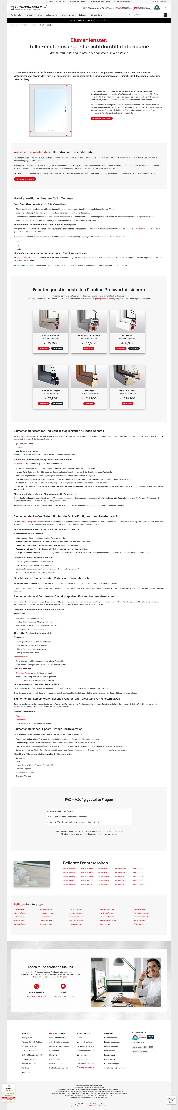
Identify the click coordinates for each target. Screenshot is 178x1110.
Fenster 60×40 (120, 868)
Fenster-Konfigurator (28, 436)
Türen (39, 15)
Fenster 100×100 (69, 880)
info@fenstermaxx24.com (93, 8)
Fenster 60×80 (120, 872)
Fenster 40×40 (103, 868)
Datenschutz (81, 1106)
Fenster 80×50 (138, 868)
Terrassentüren (67, 15)
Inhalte (24, 25)
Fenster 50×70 (103, 880)
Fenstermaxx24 (20, 464)
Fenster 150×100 (86, 876)
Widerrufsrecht (93, 1106)
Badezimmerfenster (107, 909)
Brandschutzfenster (76, 913)
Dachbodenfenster (107, 917)
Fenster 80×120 (138, 876)
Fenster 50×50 (103, 876)
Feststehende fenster (142, 913)
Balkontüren (51, 15)
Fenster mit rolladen (76, 917)
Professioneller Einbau (125, 8)
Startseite (14, 25)
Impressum (73, 1106)
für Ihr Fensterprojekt (143, 8)
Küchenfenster (23, 258)
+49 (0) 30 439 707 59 (36, 996)
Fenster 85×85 (138, 880)
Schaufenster (19, 920)
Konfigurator (16, 15)
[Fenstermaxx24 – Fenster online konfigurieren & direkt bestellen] (29, 7)
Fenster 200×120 (86, 884)
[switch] (171, 1102)
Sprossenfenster (75, 909)
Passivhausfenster (106, 913)
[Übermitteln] (165, 15)
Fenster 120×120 (86, 872)
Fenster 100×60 (69, 872)
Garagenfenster (75, 924)
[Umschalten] (48, 811)
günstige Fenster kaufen (104, 299)
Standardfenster (46, 917)
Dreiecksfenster (46, 924)
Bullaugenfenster (20, 924)
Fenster (29, 15)
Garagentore (96, 15)
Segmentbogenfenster (108, 920)
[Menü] (174, 1097)
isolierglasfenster (46, 909)
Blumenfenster (105, 924)
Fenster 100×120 (69, 884)
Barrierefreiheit (103, 1106)
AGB (87, 1106)
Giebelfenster (19, 917)
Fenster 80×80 (138, 872)
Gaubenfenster (139, 909)
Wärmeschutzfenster (141, 917)
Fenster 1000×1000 (140, 884)
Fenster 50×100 (103, 884)
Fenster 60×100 (121, 876)
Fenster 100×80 (69, 876)
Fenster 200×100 (86, 880)
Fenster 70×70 (120, 880)
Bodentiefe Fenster (23, 673)
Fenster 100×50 (69, 868)
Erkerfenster (140, 229)
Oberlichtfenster (20, 909)
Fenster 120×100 (86, 868)
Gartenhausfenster (76, 920)
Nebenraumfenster (47, 913)
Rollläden (82, 15)
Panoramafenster (20, 656)
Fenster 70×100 (121, 884)
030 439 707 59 (109, 8)
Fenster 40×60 (103, 872)
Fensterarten (20, 716)
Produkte (33, 25)
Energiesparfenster (47, 920)
